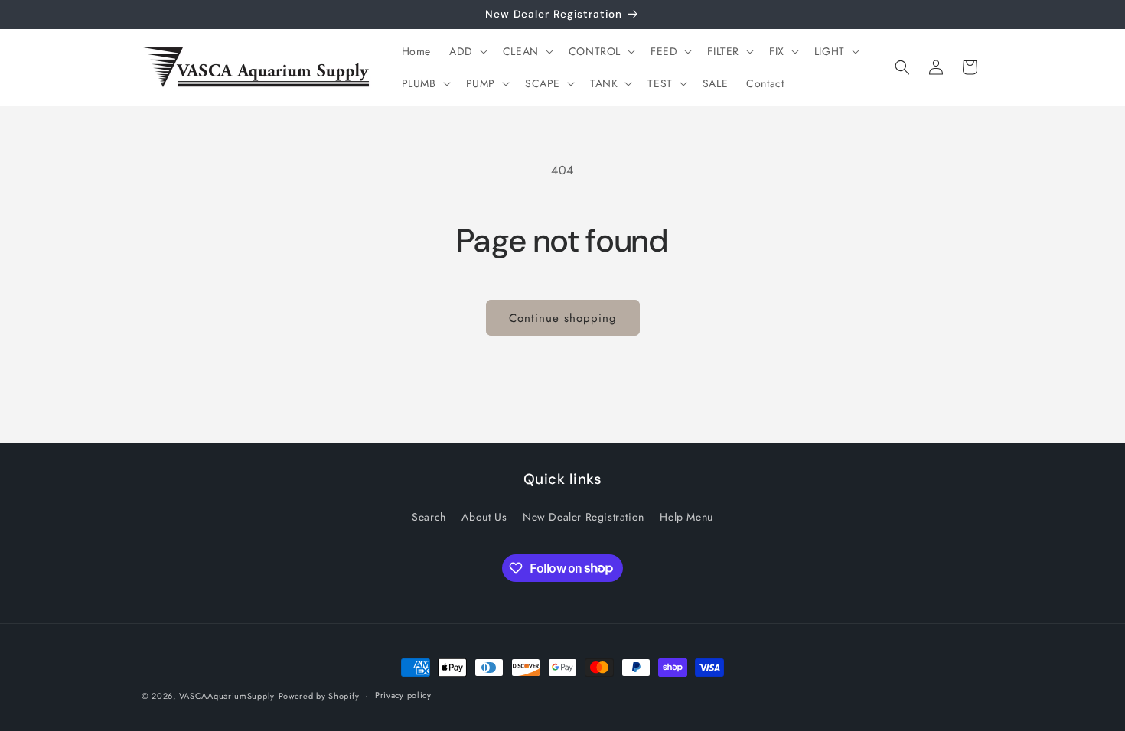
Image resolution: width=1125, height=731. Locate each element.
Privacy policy (403, 695)
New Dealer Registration (583, 517)
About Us (484, 517)
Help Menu (686, 517)
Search (429, 517)
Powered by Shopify (319, 696)
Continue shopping (563, 318)
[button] (467, 51)
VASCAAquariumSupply (227, 696)
